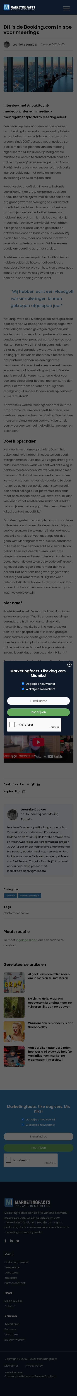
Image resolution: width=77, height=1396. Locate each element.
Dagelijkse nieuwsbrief (40, 683)
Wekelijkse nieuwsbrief (40, 689)
